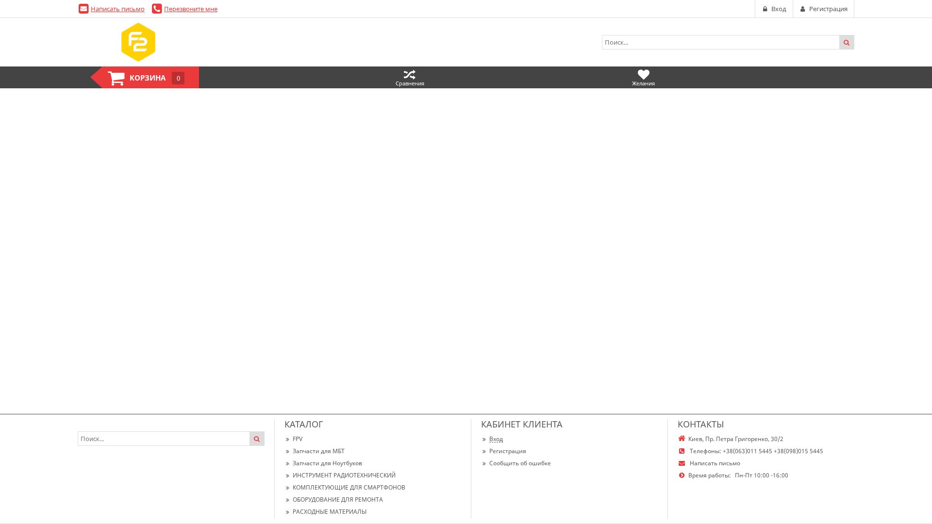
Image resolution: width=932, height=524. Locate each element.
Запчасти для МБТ (319, 451)
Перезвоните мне (190, 8)
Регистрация (507, 451)
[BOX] (138, 42)
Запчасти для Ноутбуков (327, 463)
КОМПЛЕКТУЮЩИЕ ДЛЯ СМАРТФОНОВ (349, 487)
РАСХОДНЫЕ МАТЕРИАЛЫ (329, 512)
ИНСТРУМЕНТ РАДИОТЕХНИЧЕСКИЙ (344, 475)
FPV (297, 439)
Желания (643, 83)
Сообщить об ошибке (520, 463)
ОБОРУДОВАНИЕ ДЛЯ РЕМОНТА (338, 499)
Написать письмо (118, 8)
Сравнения (410, 83)
